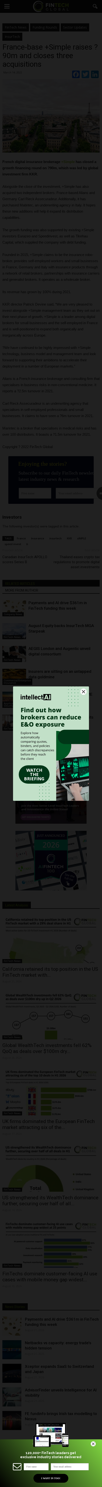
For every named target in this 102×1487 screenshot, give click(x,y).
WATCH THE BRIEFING (34, 774)
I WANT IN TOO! (50, 1478)
